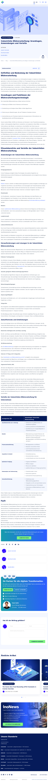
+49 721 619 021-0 (4, 742)
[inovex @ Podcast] (9, 775)
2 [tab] (23, 697)
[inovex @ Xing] (5, 775)
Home (2, 60)
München (3, 753)
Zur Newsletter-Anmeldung (12, 724)
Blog (7, 60)
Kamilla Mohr (4, 55)
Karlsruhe (3, 746)
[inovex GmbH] (4, 3)
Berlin (2, 759)
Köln (2, 749)
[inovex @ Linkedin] (3, 775)
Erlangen (3, 765)
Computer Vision (16, 138)
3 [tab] (25, 697)
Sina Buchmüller (5, 52)
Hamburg (3, 756)
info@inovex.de (4, 743)
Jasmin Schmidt (5, 50)
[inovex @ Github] (1, 775)
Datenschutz (24, 779)
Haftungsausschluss (14, 779)
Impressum (3, 779)
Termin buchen (8, 589)
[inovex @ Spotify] (11, 775)
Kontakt (43, 2)
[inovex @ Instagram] (7, 775)
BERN (2, 768)
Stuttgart (3, 762)
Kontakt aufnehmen (20, 589)
